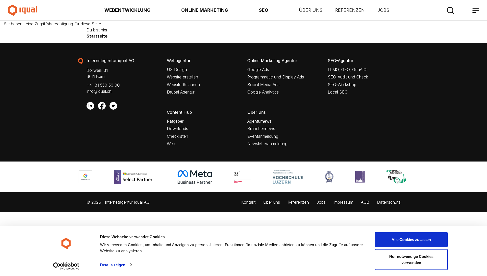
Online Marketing (204, 10)
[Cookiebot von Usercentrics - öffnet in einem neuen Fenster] (66, 266)
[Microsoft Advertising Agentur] (136, 177)
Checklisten (177, 136)
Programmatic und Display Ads (275, 77)
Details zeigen (112, 265)
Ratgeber (175, 121)
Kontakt (248, 202)
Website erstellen (182, 77)
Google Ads (258, 69)
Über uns (310, 10)
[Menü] (475, 10)
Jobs (383, 10)
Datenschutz (388, 202)
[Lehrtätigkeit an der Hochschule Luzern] (289, 177)
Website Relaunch (183, 84)
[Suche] (450, 10)
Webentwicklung (127, 10)
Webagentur (179, 60)
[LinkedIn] (90, 106)
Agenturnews (259, 121)
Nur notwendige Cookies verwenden (411, 259)
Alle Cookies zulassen (411, 239)
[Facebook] (102, 106)
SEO (263, 10)
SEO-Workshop (342, 84)
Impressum (343, 202)
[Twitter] (113, 106)
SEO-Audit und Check (348, 77)
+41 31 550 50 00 (103, 85)
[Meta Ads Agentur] (196, 177)
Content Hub (179, 112)
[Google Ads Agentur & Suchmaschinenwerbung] (87, 177)
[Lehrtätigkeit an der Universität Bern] (244, 177)
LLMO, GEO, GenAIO (347, 69)
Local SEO (338, 92)
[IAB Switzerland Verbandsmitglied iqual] (361, 177)
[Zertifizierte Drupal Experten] (330, 177)
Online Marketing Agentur (272, 60)
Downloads (177, 128)
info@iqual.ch (99, 91)
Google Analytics (263, 92)
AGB (365, 202)
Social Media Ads (263, 84)
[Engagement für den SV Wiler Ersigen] (397, 177)
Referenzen (350, 10)
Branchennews (261, 128)
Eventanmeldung (262, 136)
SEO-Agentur (341, 60)
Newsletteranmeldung (267, 143)
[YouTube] (125, 106)
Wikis (171, 143)
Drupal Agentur (180, 92)
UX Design (177, 69)
